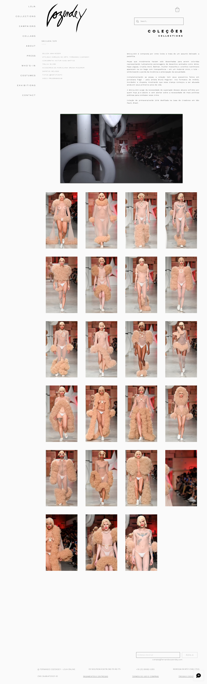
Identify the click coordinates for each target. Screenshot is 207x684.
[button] (177, 9)
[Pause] (64, 179)
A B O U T (30, 46)
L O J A (31, 6)
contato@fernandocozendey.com (167, 660)
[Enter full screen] (178, 179)
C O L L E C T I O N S (25, 16)
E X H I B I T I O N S (26, 85)
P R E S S (31, 56)
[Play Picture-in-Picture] (173, 179)
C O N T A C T (28, 95)
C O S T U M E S (28, 75)
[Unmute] (70, 179)
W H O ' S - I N (28, 66)
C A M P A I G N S (27, 26)
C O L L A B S (29, 36)
